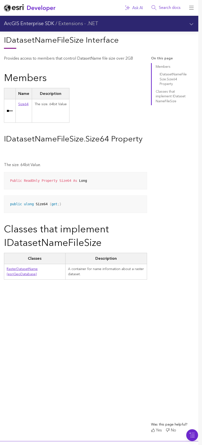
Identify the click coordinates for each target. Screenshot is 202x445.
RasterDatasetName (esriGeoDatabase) (22, 271)
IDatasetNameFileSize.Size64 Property (173, 79)
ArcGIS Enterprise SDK (29, 23)
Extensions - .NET (78, 23)
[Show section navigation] (191, 24)
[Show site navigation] (191, 8)
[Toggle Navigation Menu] (192, 435)
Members (163, 67)
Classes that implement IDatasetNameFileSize (170, 96)
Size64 (23, 104)
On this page (162, 58)
